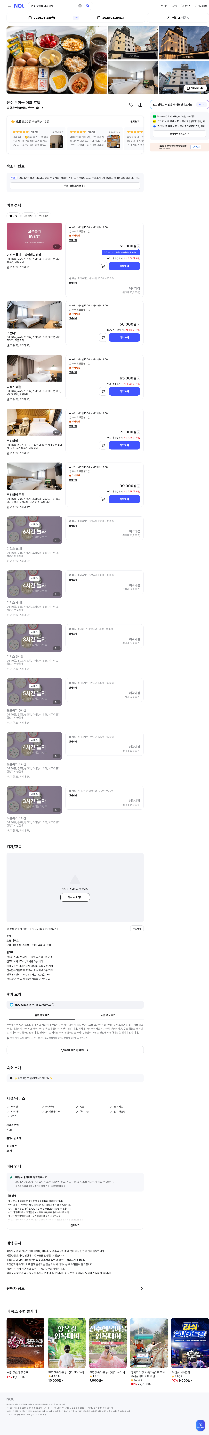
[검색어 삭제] (80, 6)
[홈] (19, 6)
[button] (9, 215)
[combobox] (53, 5)
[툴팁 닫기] (138, 252)
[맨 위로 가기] (201, 1427)
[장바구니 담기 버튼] (103, 266)
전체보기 (135, 121)
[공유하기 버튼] (140, 104)
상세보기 (73, 240)
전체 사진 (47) (197, 88)
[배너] (179, 147)
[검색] (88, 6)
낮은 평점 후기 (108, 1015)
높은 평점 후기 (42, 1015)
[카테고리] (9, 6)
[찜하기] (131, 104)
